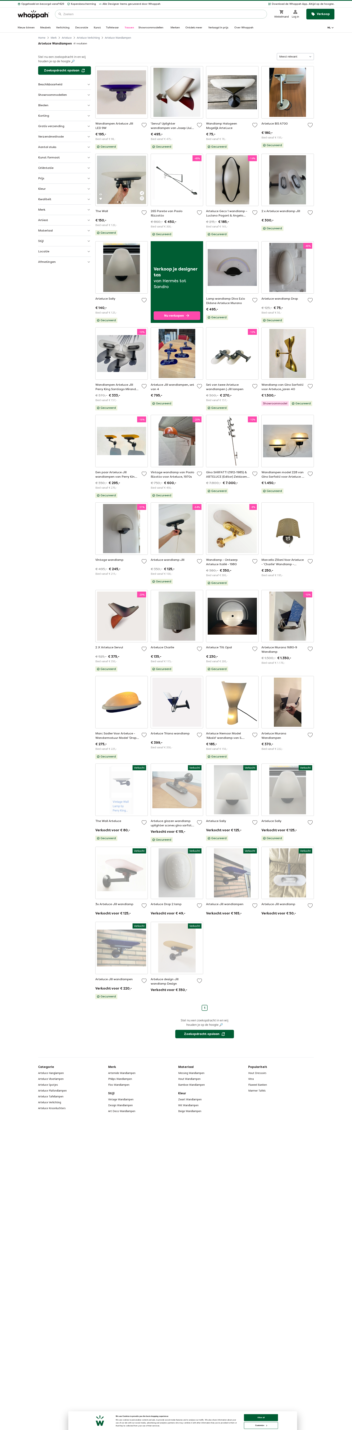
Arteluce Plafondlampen (52, 1090)
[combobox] (163, 14)
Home (41, 37)
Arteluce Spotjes (48, 1084)
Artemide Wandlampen (121, 1073)
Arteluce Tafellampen (50, 1096)
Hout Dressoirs (257, 1073)
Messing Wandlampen (191, 1073)
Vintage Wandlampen (120, 1099)
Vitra (251, 1079)
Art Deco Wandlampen (121, 1111)
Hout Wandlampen (189, 1079)
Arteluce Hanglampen (51, 1073)
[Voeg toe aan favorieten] (144, 125)
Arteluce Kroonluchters (52, 1108)
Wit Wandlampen (188, 1105)
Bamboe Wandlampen (191, 1084)
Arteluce (67, 37)
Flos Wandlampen (118, 1084)
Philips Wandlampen (120, 1079)
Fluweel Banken (257, 1084)
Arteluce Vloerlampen (51, 1079)
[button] (248, 4)
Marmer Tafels (257, 1090)
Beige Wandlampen (189, 1111)
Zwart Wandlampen (190, 1099)
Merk (54, 37)
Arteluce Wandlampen (118, 37)
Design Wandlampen (120, 1105)
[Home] (33, 14)
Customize (259, 1425)
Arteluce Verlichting (88, 37)
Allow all (261, 1417)
